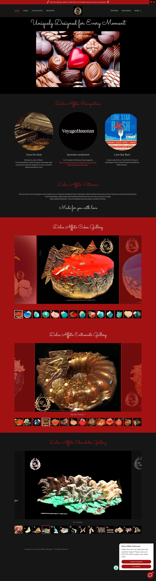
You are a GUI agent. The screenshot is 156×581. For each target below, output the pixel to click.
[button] (138, 10)
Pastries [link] (114, 11)
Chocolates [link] (37, 11)
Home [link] (17, 11)
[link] (78, 11)
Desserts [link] (50, 11)
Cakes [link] (25, 11)
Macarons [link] (126, 11)
